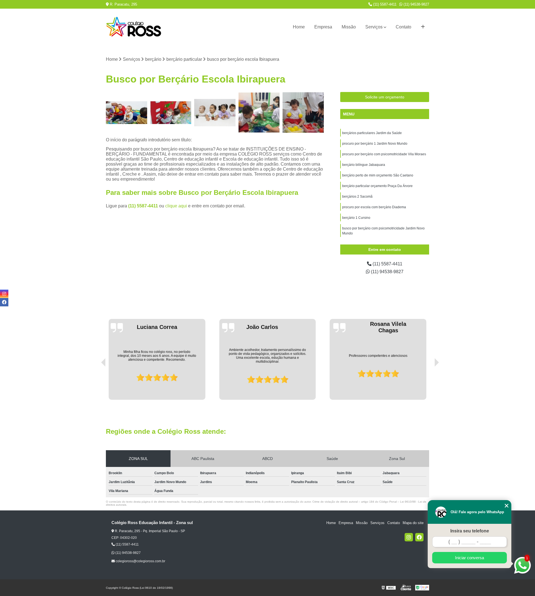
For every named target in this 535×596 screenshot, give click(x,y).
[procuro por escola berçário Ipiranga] (259, 113)
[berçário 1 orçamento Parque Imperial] (303, 113)
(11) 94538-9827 (415, 4)
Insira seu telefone (469, 531)
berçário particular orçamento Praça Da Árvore (377, 186)
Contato (403, 27)
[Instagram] (409, 537)
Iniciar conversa (469, 557)
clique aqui (176, 205)
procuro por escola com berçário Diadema (374, 207)
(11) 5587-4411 (384, 4)
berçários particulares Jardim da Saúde (372, 133)
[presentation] (95, 384)
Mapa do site (413, 523)
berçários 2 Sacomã (357, 196)
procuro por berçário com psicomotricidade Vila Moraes (384, 154)
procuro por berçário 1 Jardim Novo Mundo (374, 144)
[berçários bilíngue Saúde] (215, 113)
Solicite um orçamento (384, 97)
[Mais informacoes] (423, 27)
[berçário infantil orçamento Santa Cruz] (126, 113)
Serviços (374, 27)
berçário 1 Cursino (356, 218)
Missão (349, 27)
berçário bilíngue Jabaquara (363, 165)
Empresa (323, 27)
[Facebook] (419, 537)
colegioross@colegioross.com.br (140, 561)
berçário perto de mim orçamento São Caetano (377, 175)
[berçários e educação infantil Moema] (171, 113)
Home (299, 27)
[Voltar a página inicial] (134, 27)
